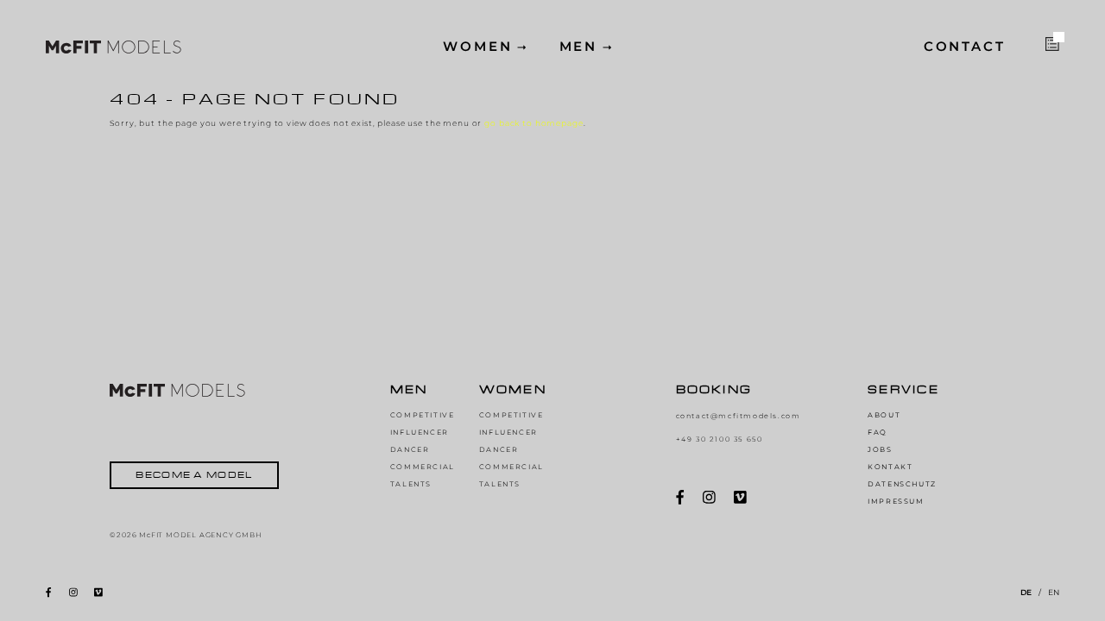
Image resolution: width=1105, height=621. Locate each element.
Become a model (194, 474)
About (884, 415)
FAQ (877, 432)
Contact (965, 46)
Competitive (422, 415)
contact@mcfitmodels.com (738, 415)
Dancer (410, 449)
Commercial (422, 466)
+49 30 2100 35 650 (719, 439)
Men (578, 46)
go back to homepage (533, 123)
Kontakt (890, 466)
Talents (411, 484)
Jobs (880, 449)
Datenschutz (902, 484)
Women (478, 46)
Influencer (419, 432)
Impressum (896, 501)
